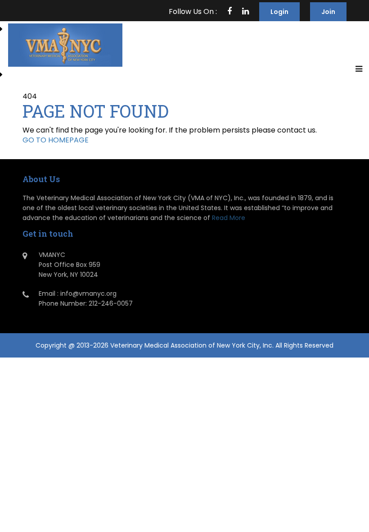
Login (279, 11)
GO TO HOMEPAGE (55, 140)
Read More (228, 217)
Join (328, 11)
